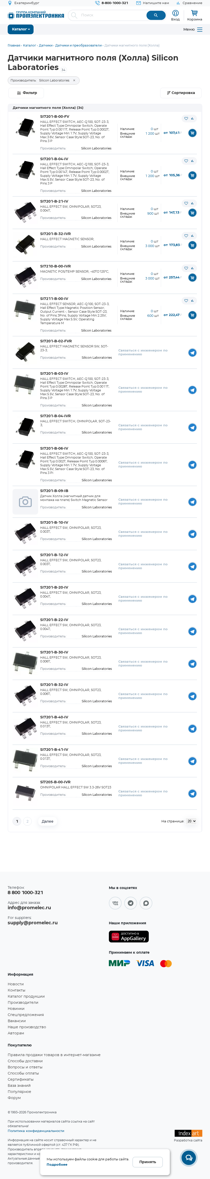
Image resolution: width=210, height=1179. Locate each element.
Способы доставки (25, 1061)
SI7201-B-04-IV (54, 159)
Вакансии (17, 1021)
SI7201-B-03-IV (54, 374)
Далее (48, 821)
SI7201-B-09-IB (54, 491)
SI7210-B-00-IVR (55, 266)
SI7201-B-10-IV (54, 522)
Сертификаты (21, 1079)
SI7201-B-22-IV (54, 620)
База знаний (19, 1086)
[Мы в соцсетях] (115, 903)
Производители (23, 1003)
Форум (14, 1098)
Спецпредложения (26, 1015)
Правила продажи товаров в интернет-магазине (54, 1055)
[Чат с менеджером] (189, 1158)
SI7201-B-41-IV (54, 750)
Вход (175, 19)
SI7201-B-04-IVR (55, 416)
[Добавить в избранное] (186, 118)
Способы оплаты (23, 1073)
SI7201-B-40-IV (54, 717)
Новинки (16, 1009)
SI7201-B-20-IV (54, 587)
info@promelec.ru (29, 908)
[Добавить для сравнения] (192, 118)
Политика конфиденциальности (36, 1131)
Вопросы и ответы (25, 1067)
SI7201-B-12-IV (54, 555)
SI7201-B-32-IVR (55, 234)
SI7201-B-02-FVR (56, 341)
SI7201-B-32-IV (54, 685)
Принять (147, 1162)
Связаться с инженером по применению (143, 352)
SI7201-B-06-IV (54, 448)
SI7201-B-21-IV (54, 201)
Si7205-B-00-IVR (55, 782)
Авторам (16, 1033)
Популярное (19, 1092)
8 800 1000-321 (25, 893)
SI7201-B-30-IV (54, 652)
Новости (16, 984)
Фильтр (30, 93)
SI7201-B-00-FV (54, 117)
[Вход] (175, 13)
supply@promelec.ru (33, 923)
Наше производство (27, 1027)
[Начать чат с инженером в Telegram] (192, 352)
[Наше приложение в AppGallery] (129, 937)
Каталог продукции (26, 996)
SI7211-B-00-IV (54, 299)
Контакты (16, 990)
